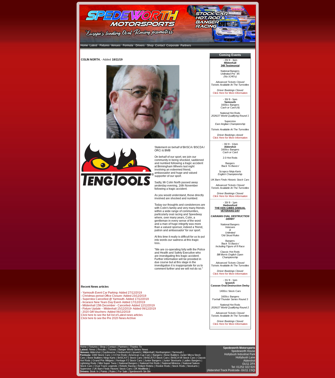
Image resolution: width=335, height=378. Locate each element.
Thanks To (136, 346)
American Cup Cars (140, 355)
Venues (116, 45)
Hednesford (123, 352)
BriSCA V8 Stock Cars (183, 357)
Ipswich (136, 352)
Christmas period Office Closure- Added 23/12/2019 (114, 295)
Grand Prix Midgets (103, 360)
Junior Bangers (152, 360)
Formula (128, 45)
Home (84, 45)
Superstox (85, 368)
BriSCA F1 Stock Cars (130, 357)
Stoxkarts (192, 366)
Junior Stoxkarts (172, 360)
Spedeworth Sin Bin (140, 371)
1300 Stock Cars (101, 355)
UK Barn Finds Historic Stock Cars (112, 368)
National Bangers (128, 363)
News (92, 349)
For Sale (122, 371)
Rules (112, 371)
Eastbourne (109, 352)
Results (102, 349)
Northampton (163, 352)
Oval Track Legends (106, 366)
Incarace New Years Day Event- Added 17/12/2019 (113, 302)
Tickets (112, 349)
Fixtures (104, 45)
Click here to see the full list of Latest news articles (112, 315)
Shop (150, 45)
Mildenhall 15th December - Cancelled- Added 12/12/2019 (118, 305)
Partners (185, 45)
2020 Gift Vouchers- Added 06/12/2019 (106, 311)
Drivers (140, 45)
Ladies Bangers (192, 360)
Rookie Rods (163, 366)
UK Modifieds (141, 368)
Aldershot (95, 352)
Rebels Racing (127, 366)
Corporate (172, 45)
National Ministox (171, 363)
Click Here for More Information (230, 93)
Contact (160, 45)
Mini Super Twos (107, 363)
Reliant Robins (146, 366)
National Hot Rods (150, 363)
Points (103, 371)
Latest (94, 45)
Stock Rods (178, 366)
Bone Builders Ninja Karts (102, 357)
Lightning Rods (88, 363)
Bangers (157, 355)
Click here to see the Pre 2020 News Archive (108, 318)
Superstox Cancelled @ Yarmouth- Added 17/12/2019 (115, 299)
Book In (94, 371)
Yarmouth (177, 352)
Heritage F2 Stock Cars (129, 360)
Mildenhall (148, 352)
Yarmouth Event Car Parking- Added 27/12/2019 (112, 292)
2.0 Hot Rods (119, 355)
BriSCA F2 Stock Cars (156, 357)
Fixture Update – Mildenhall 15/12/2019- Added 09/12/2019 (119, 308)
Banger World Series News (133, 349)
